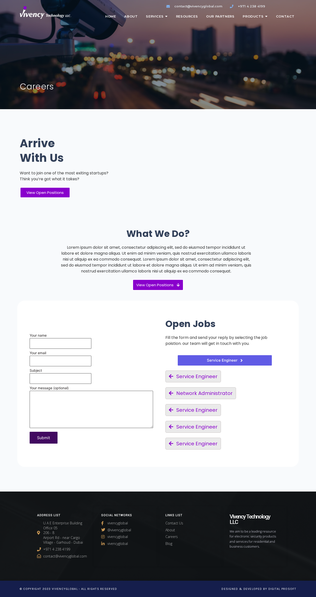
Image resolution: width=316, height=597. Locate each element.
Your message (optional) (49, 388)
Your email (38, 353)
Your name (38, 335)
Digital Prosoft (282, 589)
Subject (36, 370)
